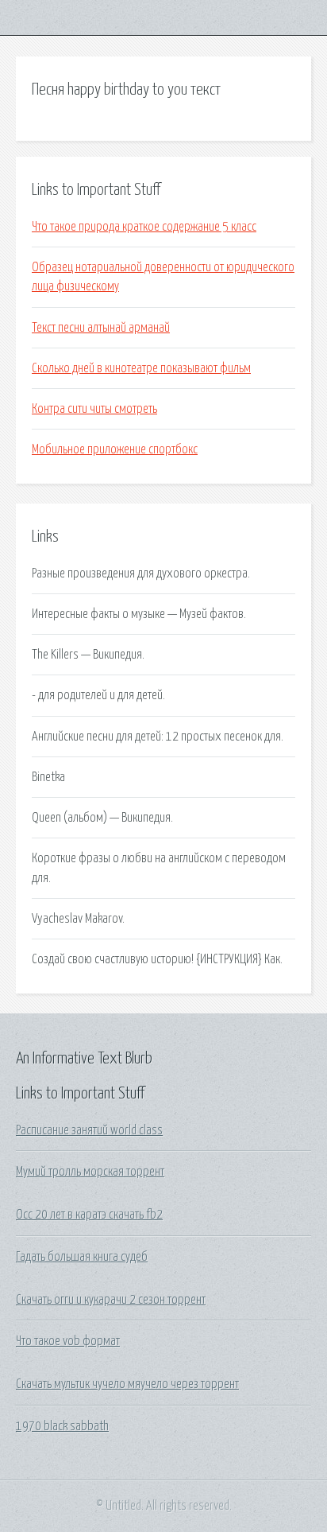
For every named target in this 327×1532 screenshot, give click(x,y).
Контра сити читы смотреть (94, 408)
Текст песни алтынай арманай (101, 327)
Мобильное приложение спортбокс (115, 449)
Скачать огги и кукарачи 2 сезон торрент (111, 1299)
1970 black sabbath (62, 1426)
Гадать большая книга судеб (82, 1256)
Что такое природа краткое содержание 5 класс (144, 226)
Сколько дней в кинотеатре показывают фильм (141, 368)
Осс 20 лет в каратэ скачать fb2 (89, 1214)
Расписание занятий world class (89, 1130)
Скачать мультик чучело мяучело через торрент (127, 1384)
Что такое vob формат (68, 1341)
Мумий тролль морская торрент (90, 1171)
